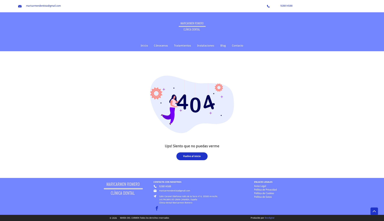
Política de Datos (263, 196)
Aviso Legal (260, 186)
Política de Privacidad (265, 189)
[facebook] (156, 208)
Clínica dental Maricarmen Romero (175, 202)
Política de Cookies (264, 193)
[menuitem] (144, 45)
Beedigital (269, 218)
